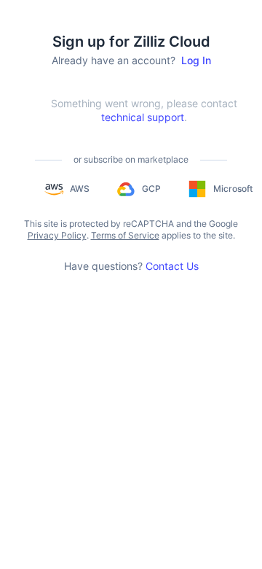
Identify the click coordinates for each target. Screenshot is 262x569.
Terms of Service (125, 235)
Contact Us (172, 266)
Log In (196, 60)
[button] (67, 189)
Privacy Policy (57, 235)
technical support (142, 117)
